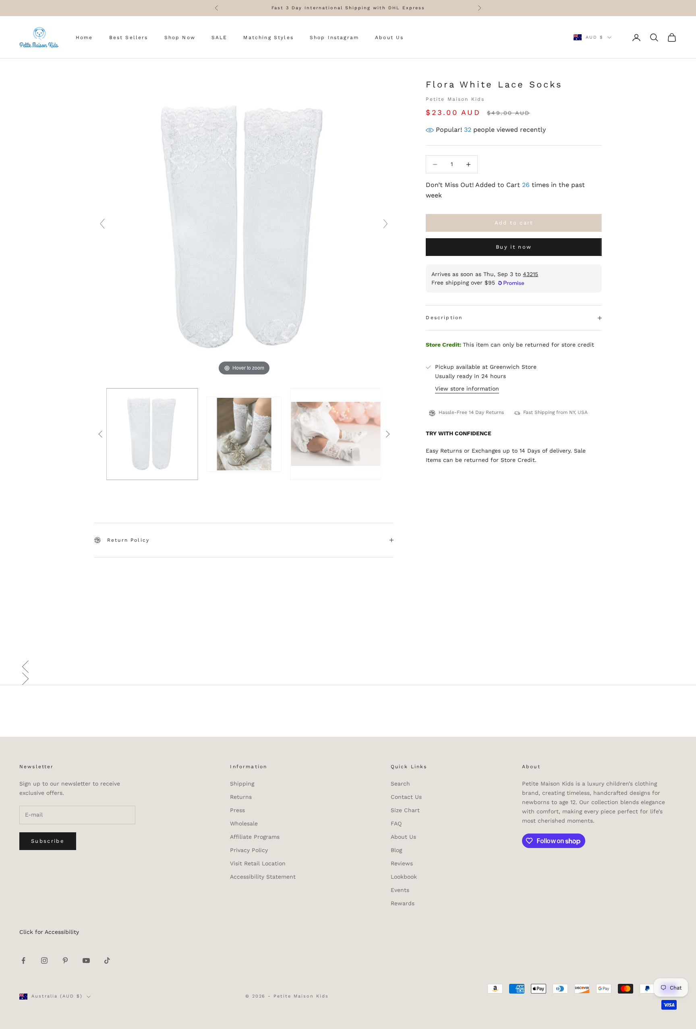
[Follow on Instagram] (44, 960)
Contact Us (406, 797)
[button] (348, 667)
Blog (396, 850)
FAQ (396, 823)
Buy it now (514, 247)
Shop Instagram (334, 37)
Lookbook (404, 876)
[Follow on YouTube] (86, 960)
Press (237, 810)
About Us (389, 37)
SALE (219, 37)
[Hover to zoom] (244, 227)
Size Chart (405, 810)
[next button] (387, 434)
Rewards (402, 903)
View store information (467, 389)
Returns (241, 797)
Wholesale (244, 823)
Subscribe (47, 841)
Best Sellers (128, 37)
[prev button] (100, 434)
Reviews (402, 863)
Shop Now (179, 37)
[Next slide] (385, 224)
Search (400, 783)
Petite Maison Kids (455, 99)
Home (84, 37)
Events (400, 890)
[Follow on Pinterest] (65, 960)
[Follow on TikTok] (107, 960)
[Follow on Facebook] (23, 960)
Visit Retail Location (258, 863)
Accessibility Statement (263, 876)
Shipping (242, 783)
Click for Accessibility (49, 932)
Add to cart (514, 223)
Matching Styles (268, 37)
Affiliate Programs (255, 837)
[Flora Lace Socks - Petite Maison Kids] (152, 434)
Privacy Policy (249, 850)
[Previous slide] (102, 224)
